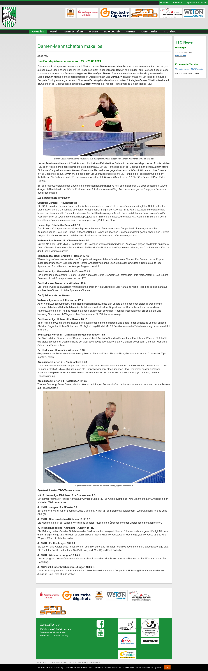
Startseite (164, 2)
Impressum (191, 2)
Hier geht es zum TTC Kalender (189, 69)
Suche (203, 2)
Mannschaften (73, 31)
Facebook (177, 2)
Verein (54, 31)
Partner (130, 31)
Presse (93, 31)
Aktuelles (38, 31)
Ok (167, 667)
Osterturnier (149, 31)
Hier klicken (180, 55)
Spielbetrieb (112, 31)
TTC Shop (169, 31)
